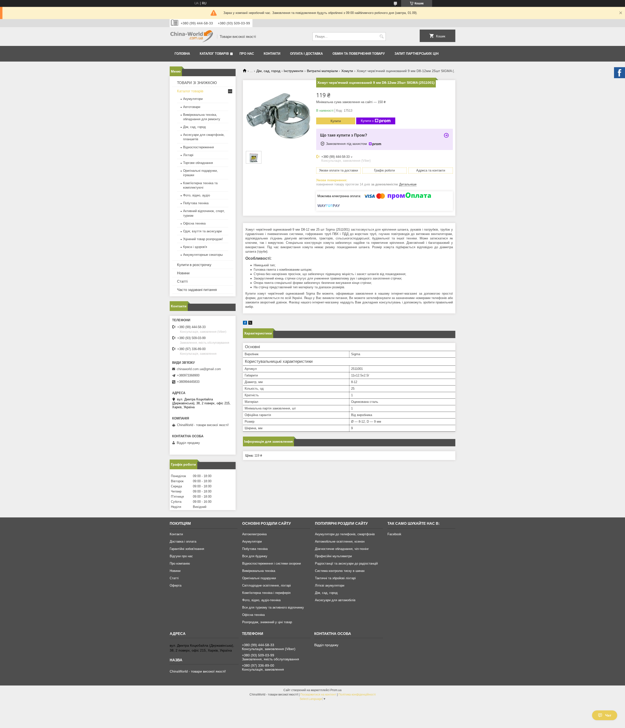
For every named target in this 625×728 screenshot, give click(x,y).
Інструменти (293, 71)
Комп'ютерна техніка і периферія (266, 593)
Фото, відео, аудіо (196, 195)
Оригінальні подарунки (259, 578)
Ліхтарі (188, 155)
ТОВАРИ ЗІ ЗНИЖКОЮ (197, 83)
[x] (250, 323)
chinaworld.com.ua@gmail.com (199, 369)
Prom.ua (336, 690)
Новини (183, 273)
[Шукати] (381, 36)
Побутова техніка (195, 203)
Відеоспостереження (198, 147)
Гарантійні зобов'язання (187, 549)
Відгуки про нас (181, 556)
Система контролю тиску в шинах (340, 571)
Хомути (347, 71)
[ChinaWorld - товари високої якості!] (192, 36)
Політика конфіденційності (357, 694)
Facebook (394, 534)
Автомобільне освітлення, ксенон (340, 541)
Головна (182, 53)
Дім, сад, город (268, 71)
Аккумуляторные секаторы (203, 255)
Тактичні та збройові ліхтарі (335, 578)
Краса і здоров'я (195, 247)
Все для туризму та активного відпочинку (273, 607)
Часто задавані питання (197, 290)
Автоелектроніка (254, 534)
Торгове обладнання (198, 163)
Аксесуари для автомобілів (335, 600)
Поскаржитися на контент (318, 694)
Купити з (367, 121)
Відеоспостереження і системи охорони (271, 563)
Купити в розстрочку (194, 265)
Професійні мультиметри (333, 556)
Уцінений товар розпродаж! (203, 239)
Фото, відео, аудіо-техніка (261, 600)
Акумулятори (193, 99)
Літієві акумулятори (329, 585)
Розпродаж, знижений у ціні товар (267, 622)
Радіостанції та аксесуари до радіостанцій (346, 563)
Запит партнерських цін (416, 53)
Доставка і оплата (183, 541)
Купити (336, 121)
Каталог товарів (214, 53)
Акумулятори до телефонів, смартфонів (345, 534)
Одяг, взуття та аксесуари (202, 231)
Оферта (175, 585)
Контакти (272, 53)
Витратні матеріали (322, 71)
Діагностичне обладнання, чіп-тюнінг (342, 549)
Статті (182, 281)
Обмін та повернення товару (359, 53)
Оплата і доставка (306, 53)
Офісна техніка (194, 223)
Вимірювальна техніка (258, 571)
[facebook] (245, 323)
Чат (608, 715)
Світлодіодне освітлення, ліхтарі (266, 585)
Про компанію (180, 563)
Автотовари (191, 107)
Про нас (247, 53)
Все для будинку (254, 556)
